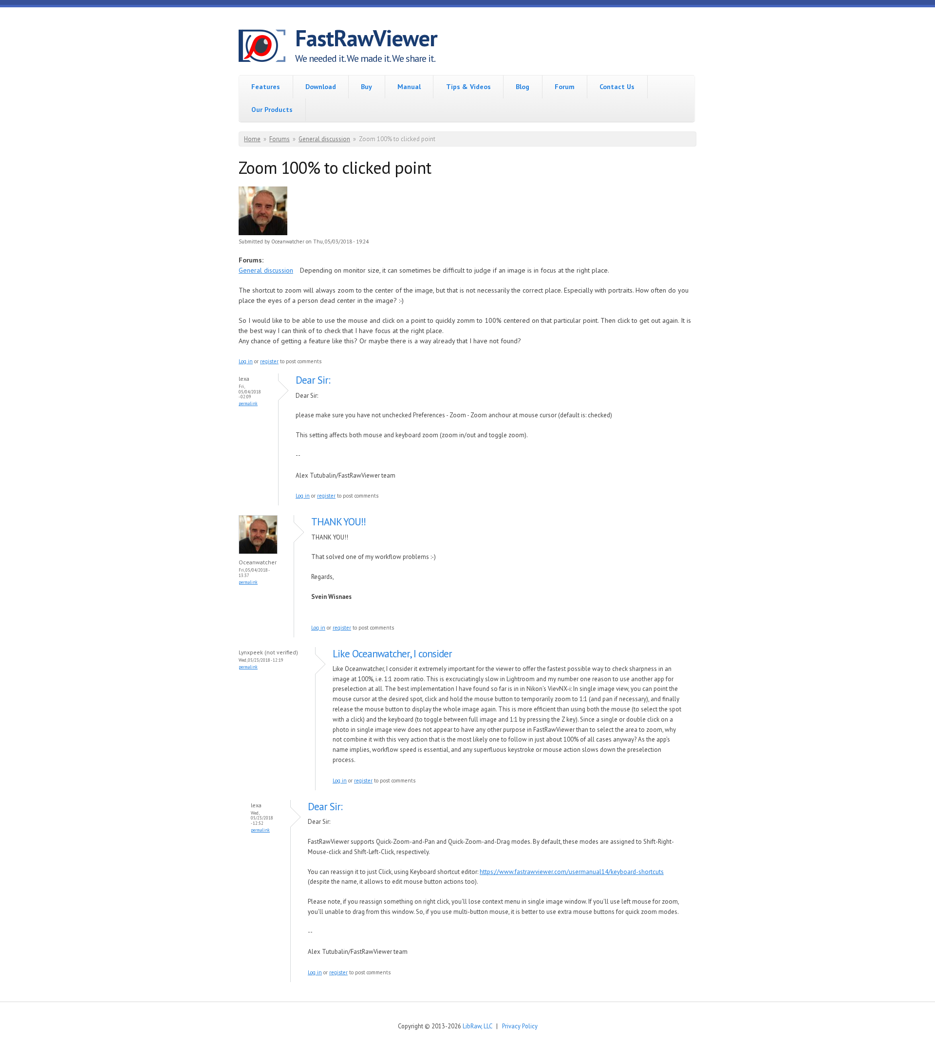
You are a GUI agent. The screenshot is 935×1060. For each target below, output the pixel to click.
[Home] (267, 47)
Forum (565, 86)
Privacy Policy (520, 1026)
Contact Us (617, 86)
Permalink (248, 403)
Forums (279, 139)
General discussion (324, 139)
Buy (366, 86)
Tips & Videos (468, 86)
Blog (522, 86)
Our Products (272, 109)
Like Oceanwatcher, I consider (392, 653)
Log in (246, 361)
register (269, 361)
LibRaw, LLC (477, 1026)
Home (252, 139)
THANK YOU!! (338, 521)
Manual (409, 86)
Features (265, 86)
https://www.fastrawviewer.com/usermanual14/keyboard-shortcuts (572, 872)
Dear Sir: (313, 380)
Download (320, 86)
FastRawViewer (366, 38)
